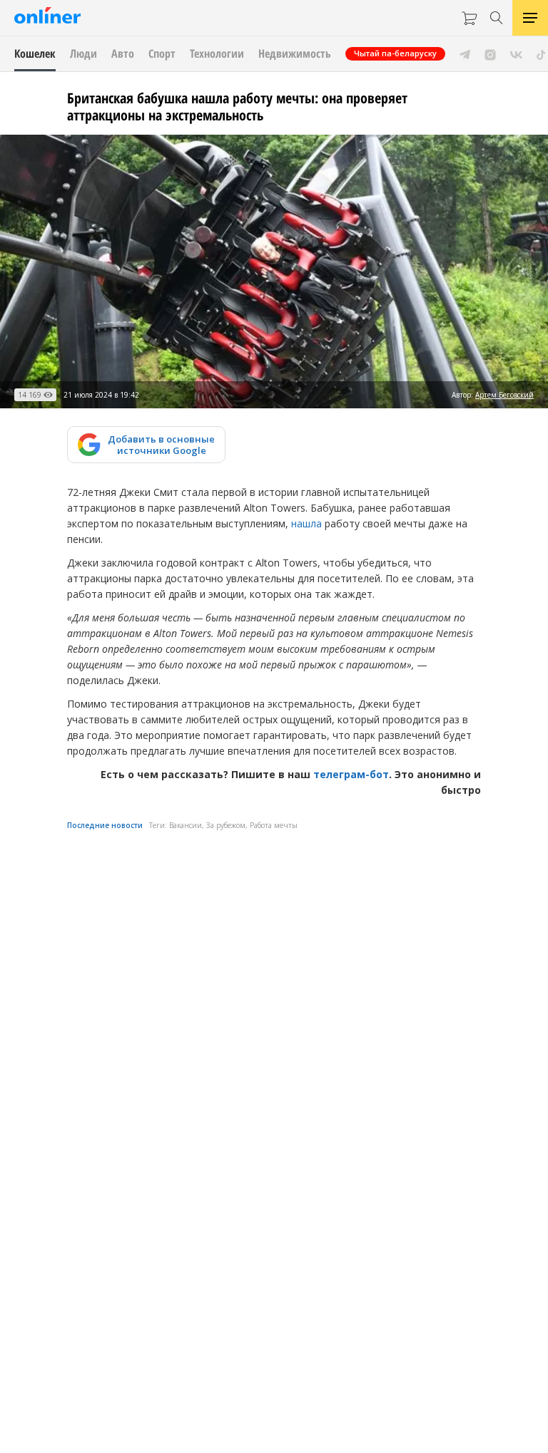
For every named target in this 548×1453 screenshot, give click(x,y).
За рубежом (225, 825)
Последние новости (105, 825)
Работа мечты (274, 825)
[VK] (516, 53)
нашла (306, 523)
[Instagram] (490, 53)
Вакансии (185, 825)
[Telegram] (464, 53)
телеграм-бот (351, 774)
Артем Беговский (504, 395)
